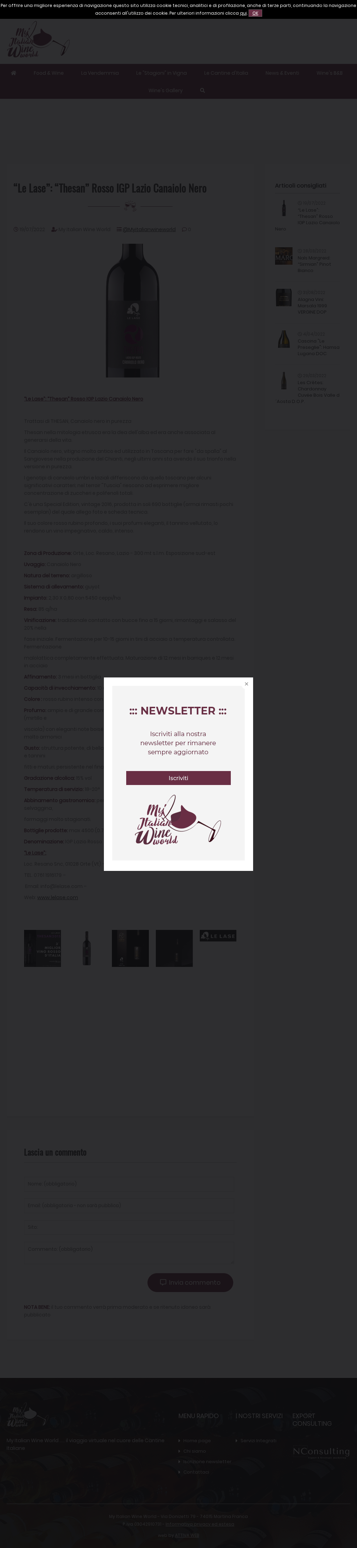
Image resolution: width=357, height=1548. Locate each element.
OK (255, 13)
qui (243, 13)
